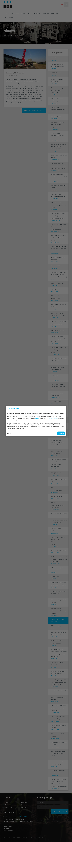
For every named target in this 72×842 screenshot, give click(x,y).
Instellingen (10, 433)
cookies (37, 418)
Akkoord (61, 433)
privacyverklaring (53, 418)
